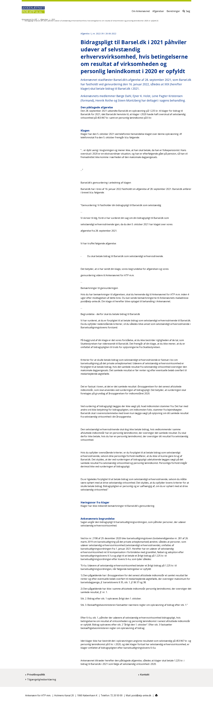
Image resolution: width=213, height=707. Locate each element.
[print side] (155, 695)
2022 (53, 19)
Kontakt (144, 674)
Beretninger (173, 11)
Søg (188, 11)
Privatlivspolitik (36, 674)
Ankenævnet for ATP (29, 19)
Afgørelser (158, 11)
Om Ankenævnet (141, 11)
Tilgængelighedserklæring (41, 679)
